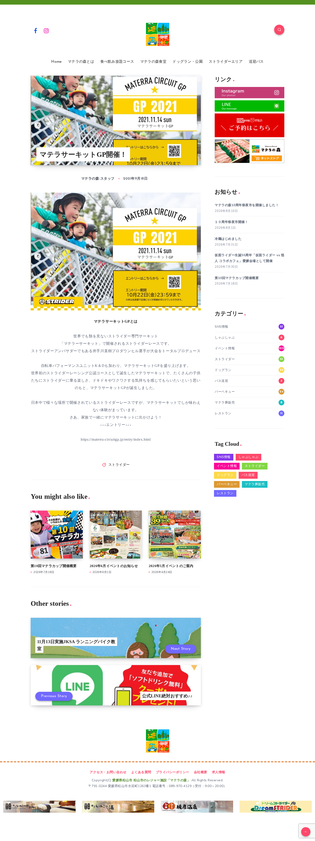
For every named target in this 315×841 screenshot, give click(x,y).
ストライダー (119, 465)
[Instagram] (46, 30)
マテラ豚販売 (225, 402)
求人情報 (218, 772)
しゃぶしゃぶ (225, 337)
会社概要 (200, 772)
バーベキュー (225, 391)
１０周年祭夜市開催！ (231, 222)
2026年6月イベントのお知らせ (114, 566)
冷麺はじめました (228, 239)
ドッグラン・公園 (187, 62)
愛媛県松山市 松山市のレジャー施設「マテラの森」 (151, 780)
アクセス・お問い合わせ (108, 772)
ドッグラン (223, 370)
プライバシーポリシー (172, 772)
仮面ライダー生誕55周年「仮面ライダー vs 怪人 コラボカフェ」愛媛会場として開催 (249, 258)
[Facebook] (35, 30)
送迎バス (256, 62)
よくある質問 (141, 772)
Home (56, 62)
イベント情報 (225, 348)
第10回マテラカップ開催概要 (54, 566)
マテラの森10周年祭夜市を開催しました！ (247, 205)
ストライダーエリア (226, 62)
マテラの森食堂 (153, 62)
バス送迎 (221, 381)
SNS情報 (221, 326)
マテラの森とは (81, 62)
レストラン (223, 413)
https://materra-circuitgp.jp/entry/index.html (116, 439)
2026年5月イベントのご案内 (171, 566)
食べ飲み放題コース (117, 62)
